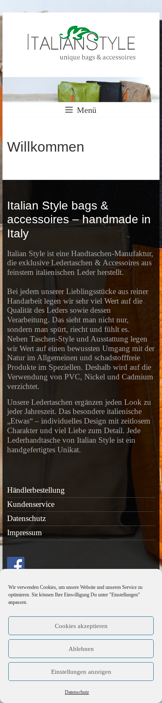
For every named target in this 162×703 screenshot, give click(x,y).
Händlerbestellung (36, 490)
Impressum (24, 532)
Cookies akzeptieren (81, 626)
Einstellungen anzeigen (81, 671)
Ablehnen (81, 649)
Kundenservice (30, 504)
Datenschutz (77, 692)
